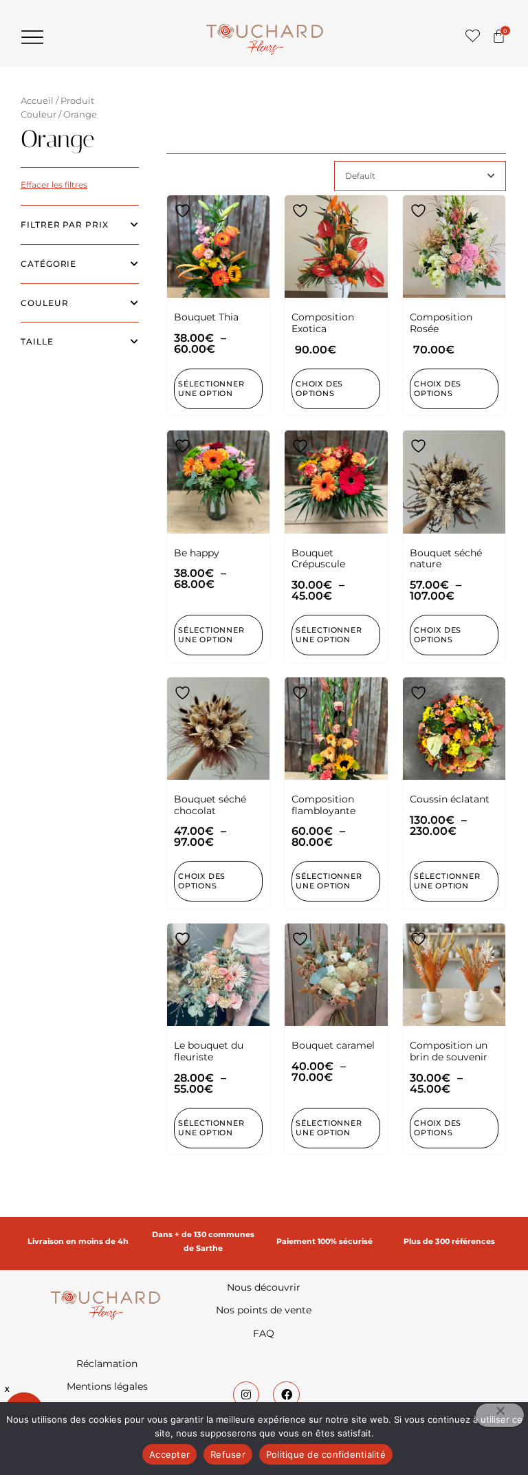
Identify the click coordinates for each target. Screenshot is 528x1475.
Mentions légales (107, 1386)
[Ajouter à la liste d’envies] (184, 210)
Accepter (169, 1454)
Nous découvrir (263, 1287)
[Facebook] (286, 1394)
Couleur (44, 303)
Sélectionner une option (211, 388)
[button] (32, 37)
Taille (37, 341)
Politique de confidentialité (326, 1454)
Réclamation (107, 1363)
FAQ (263, 1333)
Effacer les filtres (54, 184)
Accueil (37, 101)
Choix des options (319, 388)
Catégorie (48, 264)
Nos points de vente (263, 1310)
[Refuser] (500, 1415)
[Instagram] (246, 1394)
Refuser (227, 1454)
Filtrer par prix (65, 224)
